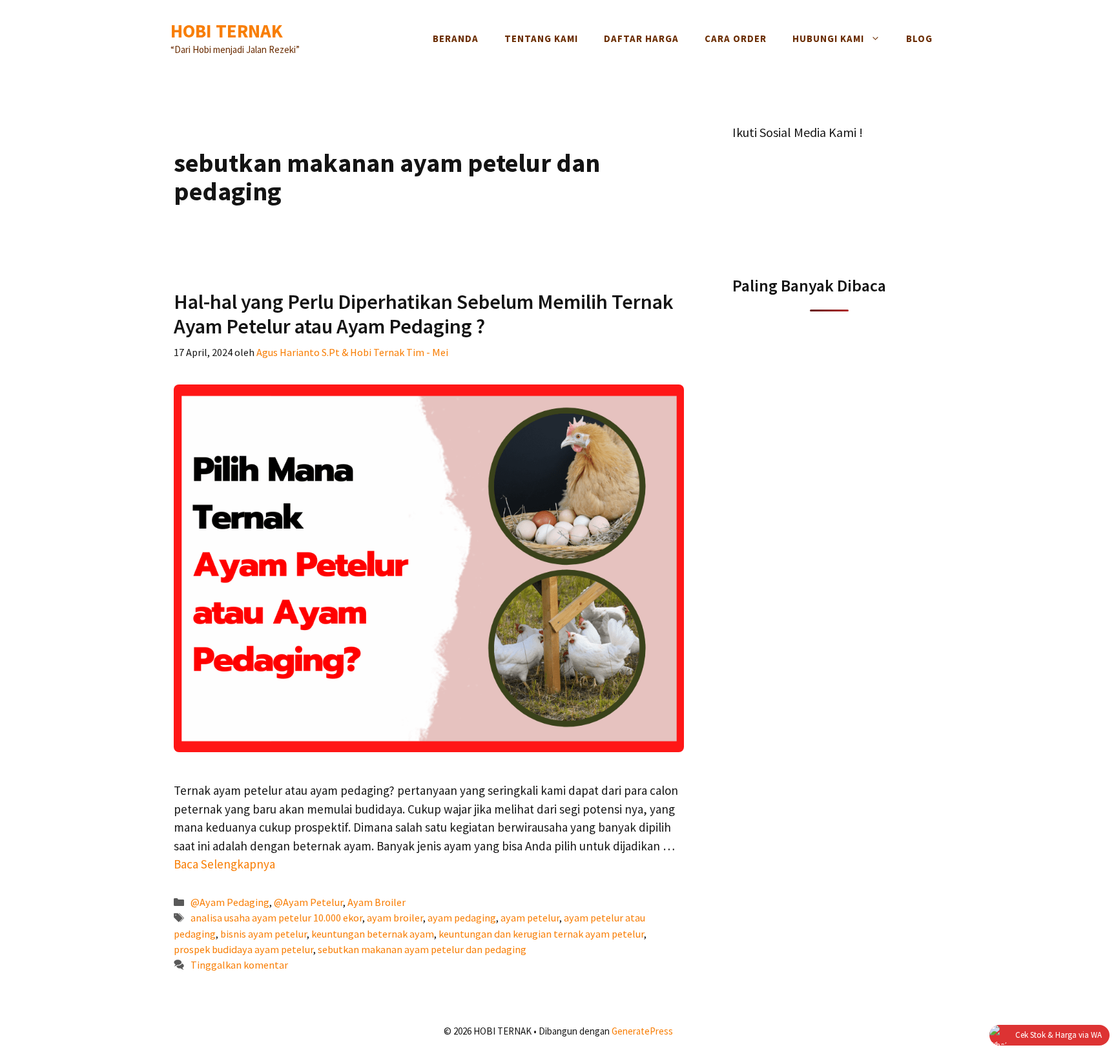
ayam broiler (395, 917)
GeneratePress (642, 1031)
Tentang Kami (541, 38)
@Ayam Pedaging (230, 902)
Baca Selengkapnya (224, 864)
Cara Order (736, 38)
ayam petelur (530, 917)
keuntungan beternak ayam (372, 933)
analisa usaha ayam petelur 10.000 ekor (276, 917)
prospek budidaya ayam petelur (243, 949)
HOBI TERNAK (226, 31)
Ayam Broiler (376, 902)
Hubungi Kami (828, 38)
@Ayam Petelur (308, 902)
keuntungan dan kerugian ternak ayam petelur (541, 933)
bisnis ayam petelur (263, 933)
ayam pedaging (462, 917)
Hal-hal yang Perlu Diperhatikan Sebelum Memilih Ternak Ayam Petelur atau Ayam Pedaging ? (424, 314)
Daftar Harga (641, 38)
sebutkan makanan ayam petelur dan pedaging (422, 949)
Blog (919, 38)
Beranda (456, 38)
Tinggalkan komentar (239, 964)
